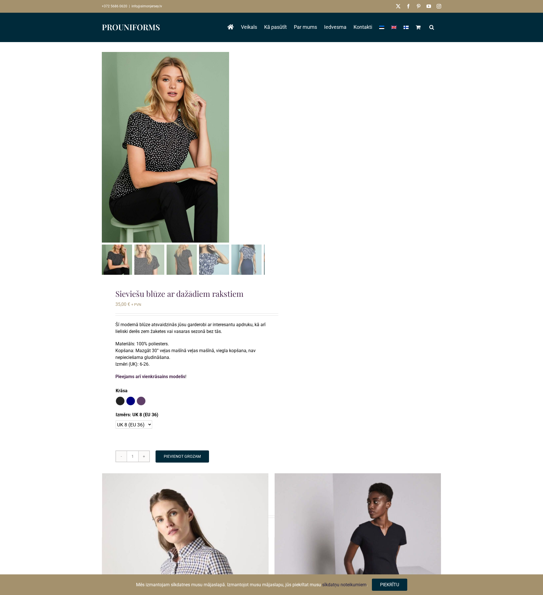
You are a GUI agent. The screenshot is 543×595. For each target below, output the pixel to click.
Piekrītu (389, 584)
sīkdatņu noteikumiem (344, 584)
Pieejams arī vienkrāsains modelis (150, 376)
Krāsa (122, 390)
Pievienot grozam (182, 456)
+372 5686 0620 (114, 6)
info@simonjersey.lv (147, 6)
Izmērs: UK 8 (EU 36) (137, 414)
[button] (431, 27)
